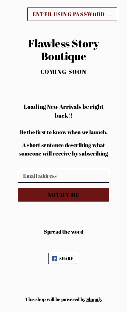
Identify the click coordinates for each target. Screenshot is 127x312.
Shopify (94, 299)
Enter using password (72, 14)
